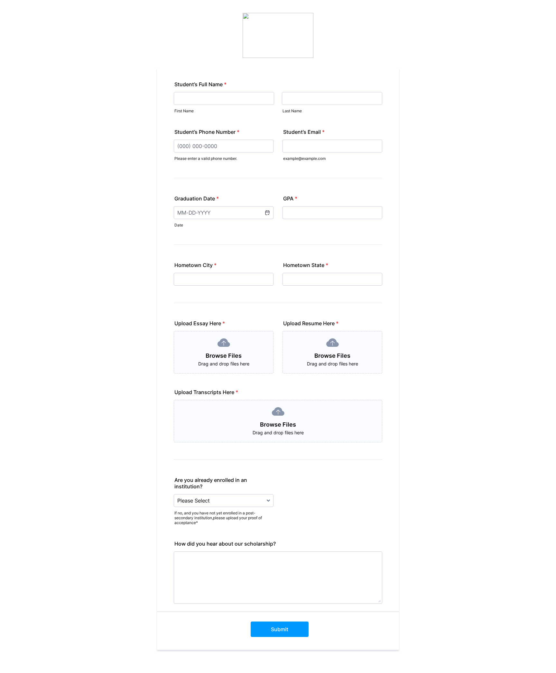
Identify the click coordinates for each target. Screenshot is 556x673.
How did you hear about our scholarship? (225, 543)
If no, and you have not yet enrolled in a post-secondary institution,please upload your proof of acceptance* (218, 518)
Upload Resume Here (310, 323)
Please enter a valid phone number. (205, 158)
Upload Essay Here (199, 323)
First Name (184, 110)
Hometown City (195, 265)
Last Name (292, 110)
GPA (290, 198)
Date (178, 225)
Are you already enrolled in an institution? (210, 483)
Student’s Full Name (200, 84)
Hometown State (305, 265)
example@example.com (304, 158)
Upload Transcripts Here (206, 392)
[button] (267, 212)
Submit (279, 629)
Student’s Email (304, 132)
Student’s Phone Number (206, 132)
